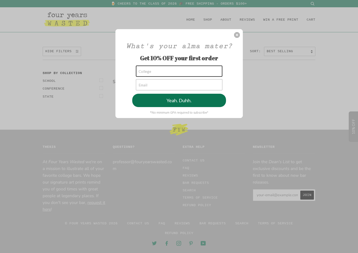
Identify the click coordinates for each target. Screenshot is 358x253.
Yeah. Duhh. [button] (179, 100)
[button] (237, 35)
